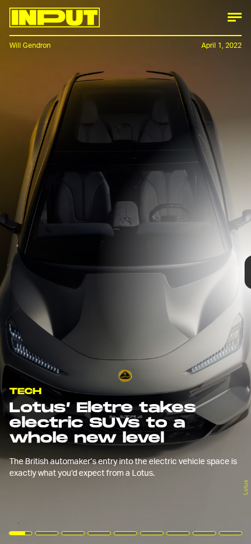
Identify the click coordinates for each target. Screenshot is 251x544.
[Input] (54, 17)
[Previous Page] (41, 272)
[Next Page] (167, 272)
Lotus (245, 487)
